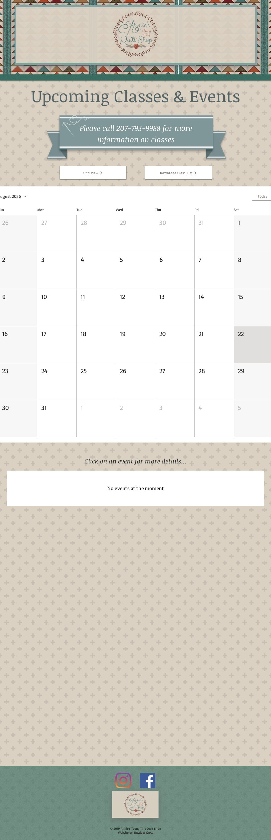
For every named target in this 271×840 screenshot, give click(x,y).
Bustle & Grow (143, 832)
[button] (56, 233)
